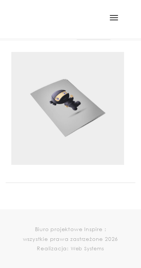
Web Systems (87, 248)
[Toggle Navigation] (114, 17)
